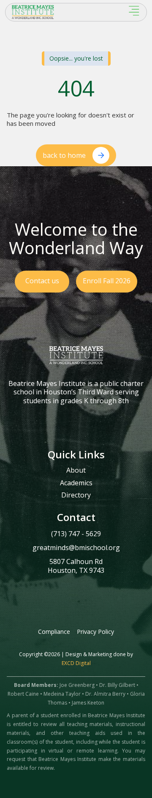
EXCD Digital (76, 663)
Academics (76, 483)
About (76, 470)
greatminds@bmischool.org (76, 547)
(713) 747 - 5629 (76, 533)
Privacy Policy (95, 632)
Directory (76, 495)
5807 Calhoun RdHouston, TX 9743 (76, 566)
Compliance (54, 632)
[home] (53, 12)
